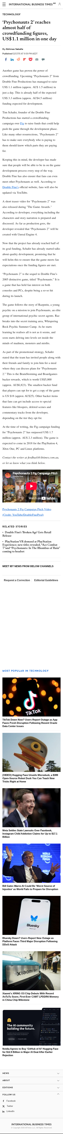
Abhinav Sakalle (14, 49)
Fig (22, 123)
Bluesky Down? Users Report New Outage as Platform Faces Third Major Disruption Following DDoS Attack (30, 941)
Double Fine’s (10, 187)
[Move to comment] (43, 59)
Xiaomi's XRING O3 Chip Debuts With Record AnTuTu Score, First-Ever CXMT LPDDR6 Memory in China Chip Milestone (30, 996)
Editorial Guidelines (46, 580)
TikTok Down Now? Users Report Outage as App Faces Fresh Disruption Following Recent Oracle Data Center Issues (29, 723)
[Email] (37, 59)
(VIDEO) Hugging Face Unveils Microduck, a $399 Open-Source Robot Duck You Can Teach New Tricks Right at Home (30, 778)
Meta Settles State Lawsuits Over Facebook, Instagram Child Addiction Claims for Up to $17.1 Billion (29, 833)
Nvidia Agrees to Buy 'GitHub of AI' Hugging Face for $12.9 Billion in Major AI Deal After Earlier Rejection (30, 1052)
